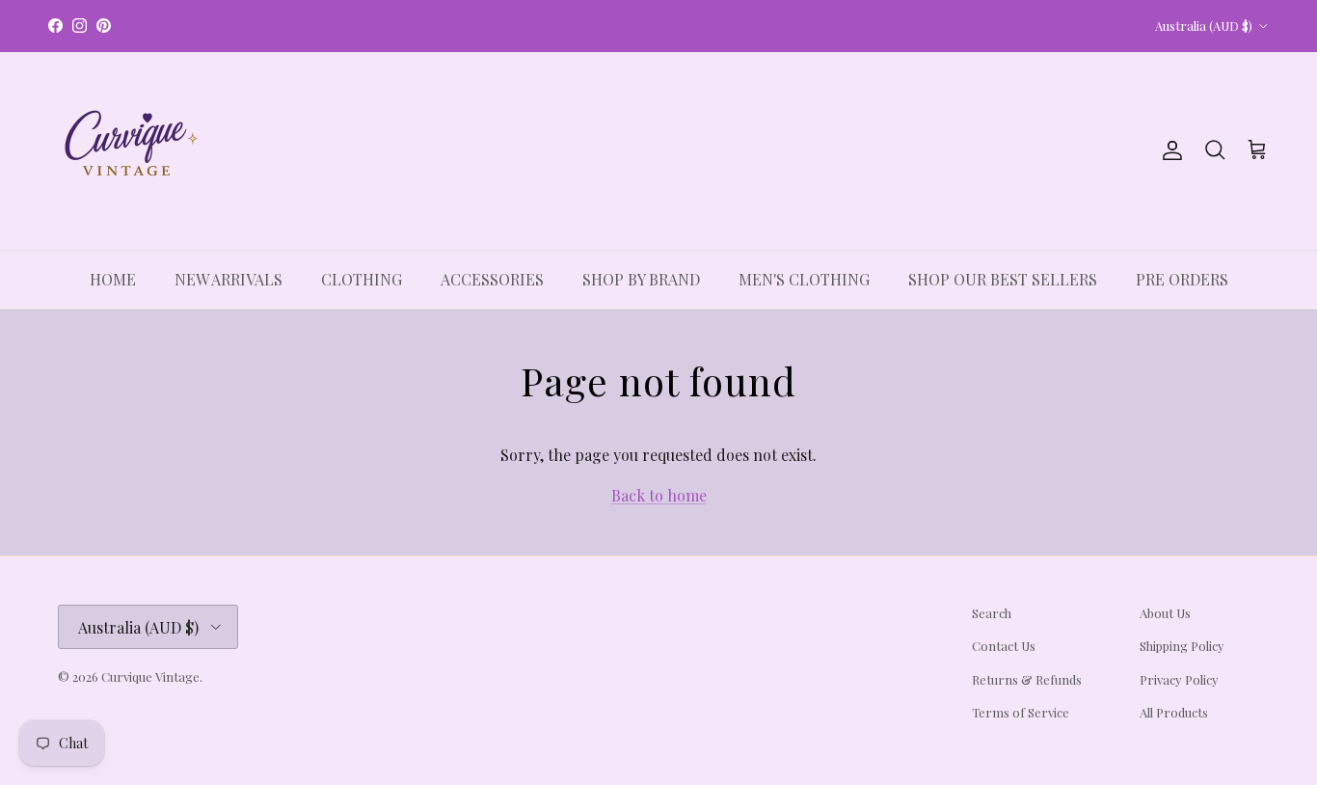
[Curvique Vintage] (127, 150)
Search (991, 613)
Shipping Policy (1182, 645)
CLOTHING (361, 279)
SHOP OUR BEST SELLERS (1002, 279)
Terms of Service (1020, 712)
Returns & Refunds (1027, 679)
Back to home (659, 495)
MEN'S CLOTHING (804, 279)
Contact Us (1003, 645)
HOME (113, 279)
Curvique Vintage (150, 676)
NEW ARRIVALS (228, 279)
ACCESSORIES (492, 279)
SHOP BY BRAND (641, 279)
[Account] (1168, 150)
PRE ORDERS (1182, 279)
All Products (1174, 712)
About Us (1165, 613)
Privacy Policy (1179, 679)
